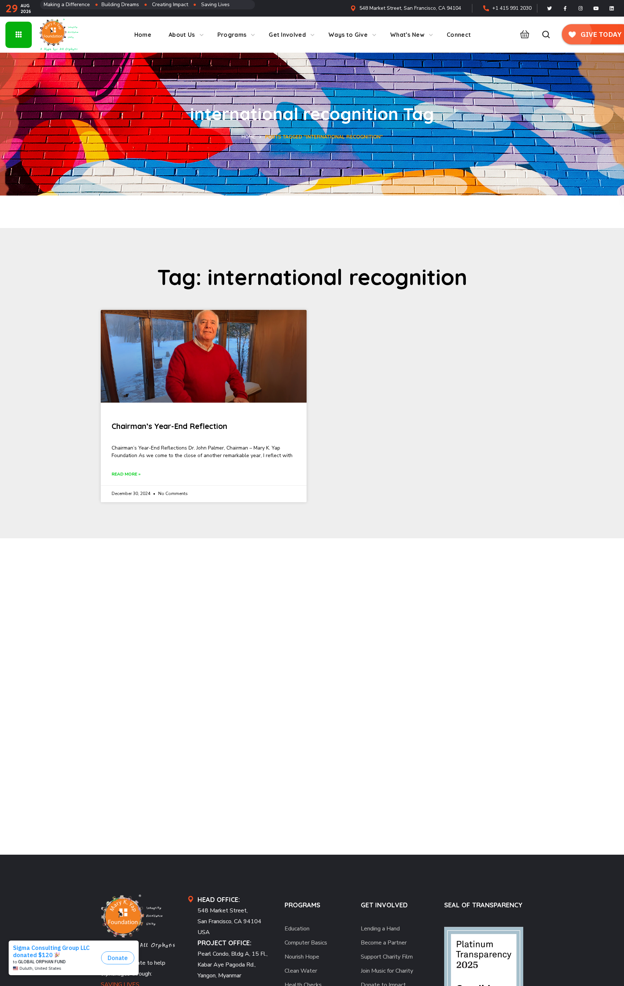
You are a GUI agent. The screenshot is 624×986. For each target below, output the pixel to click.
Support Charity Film (387, 957)
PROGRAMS (302, 905)
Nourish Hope (302, 957)
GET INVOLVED (384, 905)
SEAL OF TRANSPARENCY (483, 905)
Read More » (126, 474)
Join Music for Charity (387, 971)
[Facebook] (565, 8)
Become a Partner (384, 943)
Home (249, 136)
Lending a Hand (380, 929)
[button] (522, 35)
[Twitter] (549, 8)
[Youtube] (596, 8)
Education (297, 929)
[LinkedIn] (612, 8)
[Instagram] (581, 8)
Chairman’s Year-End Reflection (169, 426)
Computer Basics (306, 943)
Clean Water (301, 971)
